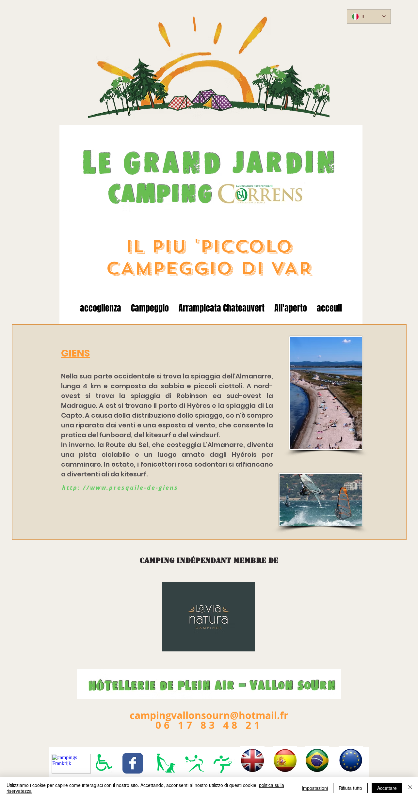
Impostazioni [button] (315, 788)
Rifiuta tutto (350, 788)
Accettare (387, 788)
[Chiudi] (410, 788)
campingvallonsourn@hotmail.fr (209, 715)
